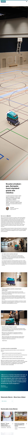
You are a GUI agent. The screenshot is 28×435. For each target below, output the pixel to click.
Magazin (7, 4)
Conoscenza (4, 4)
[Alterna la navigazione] (26, 1)
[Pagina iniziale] (3, 1)
